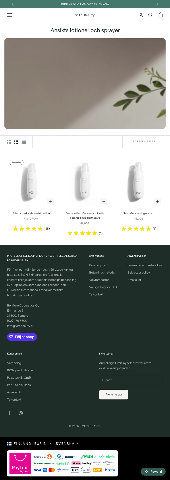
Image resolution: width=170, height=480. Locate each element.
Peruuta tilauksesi (19, 385)
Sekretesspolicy (139, 272)
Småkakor (134, 280)
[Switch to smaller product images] (16, 142)
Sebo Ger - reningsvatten (138, 213)
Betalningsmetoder (102, 272)
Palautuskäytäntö (19, 378)
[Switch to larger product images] (9, 142)
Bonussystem (98, 265)
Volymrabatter (99, 280)
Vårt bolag (14, 363)
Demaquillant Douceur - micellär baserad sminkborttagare (85, 215)
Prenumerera (114, 394)
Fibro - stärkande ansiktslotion (31, 213)
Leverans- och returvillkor (145, 265)
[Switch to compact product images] (24, 142)
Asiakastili (14, 392)
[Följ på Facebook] (9, 413)
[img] (28, 228)
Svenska (65, 443)
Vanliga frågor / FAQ (103, 287)
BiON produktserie (20, 370)
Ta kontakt (96, 294)
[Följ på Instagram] (21, 413)
